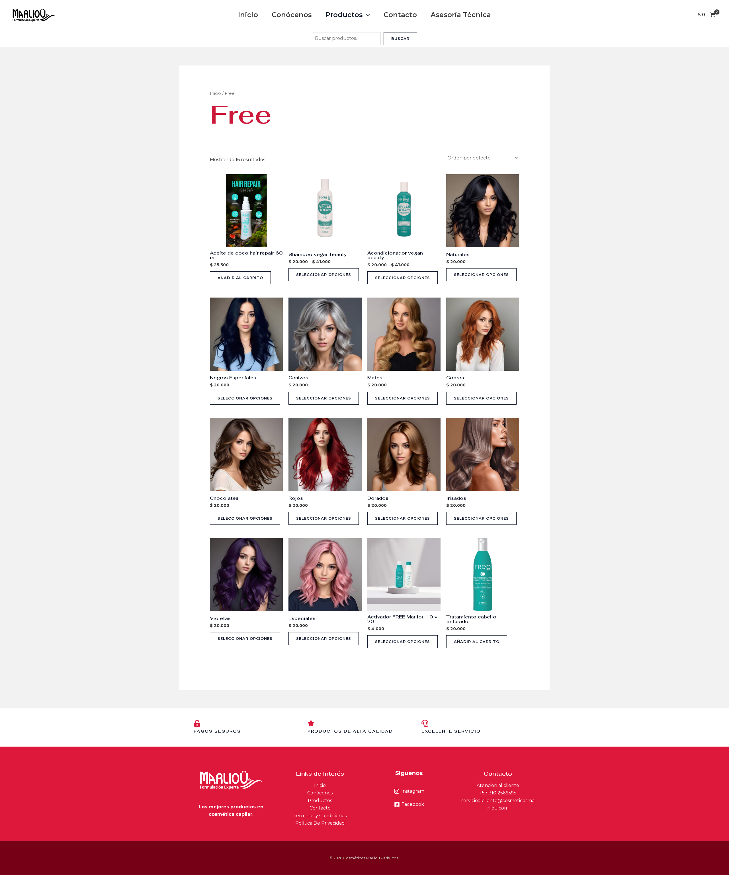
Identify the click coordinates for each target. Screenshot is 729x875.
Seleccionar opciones (323, 274)
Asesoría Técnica (461, 15)
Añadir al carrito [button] (240, 277)
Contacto (400, 15)
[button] (366, 15)
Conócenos (292, 15)
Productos (344, 15)
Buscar (400, 38)
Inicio (248, 15)
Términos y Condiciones (320, 815)
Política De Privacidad (320, 823)
